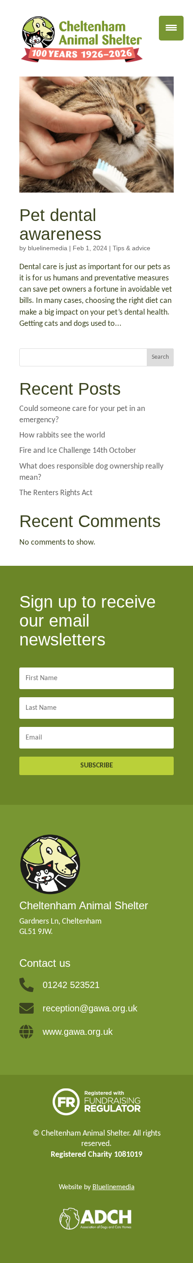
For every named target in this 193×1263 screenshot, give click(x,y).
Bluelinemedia (113, 1187)
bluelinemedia (47, 248)
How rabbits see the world (62, 435)
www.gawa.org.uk (78, 1032)
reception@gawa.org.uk (90, 1008)
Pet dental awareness (60, 225)
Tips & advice (131, 248)
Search (160, 357)
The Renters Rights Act (55, 493)
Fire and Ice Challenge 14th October (77, 451)
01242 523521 (71, 985)
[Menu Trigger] (171, 28)
